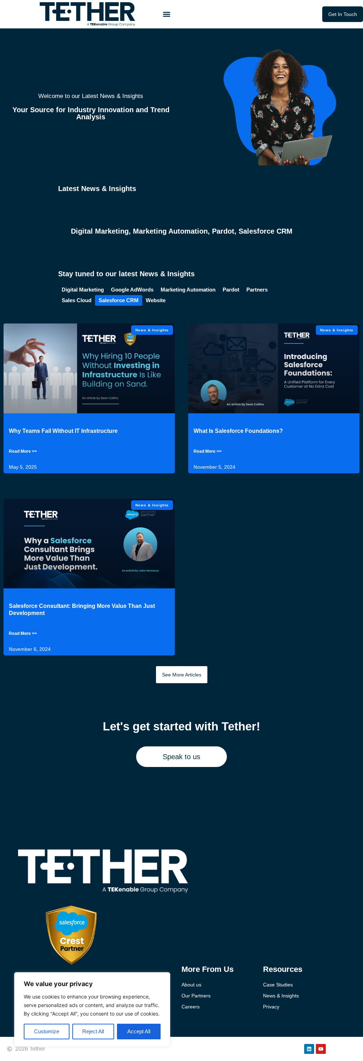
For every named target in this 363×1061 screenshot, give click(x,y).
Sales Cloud (76, 300)
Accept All (138, 1031)
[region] (92, 1009)
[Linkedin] (309, 1049)
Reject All (93, 1031)
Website (156, 300)
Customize (46, 1031)
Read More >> (23, 451)
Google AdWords (132, 290)
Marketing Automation (170, 231)
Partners (257, 290)
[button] (166, 14)
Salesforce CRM (265, 231)
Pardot (223, 231)
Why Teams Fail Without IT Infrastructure (63, 431)
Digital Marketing (100, 231)
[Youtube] (321, 1049)
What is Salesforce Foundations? (238, 431)
